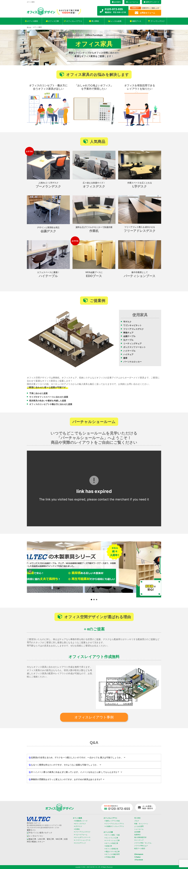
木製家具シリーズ (81, 821)
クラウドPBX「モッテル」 (143, 843)
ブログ (136, 821)
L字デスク (78, 826)
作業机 (77, 829)
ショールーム (133, 2)
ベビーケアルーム (81, 835)
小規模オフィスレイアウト (115, 826)
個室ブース (136, 21)
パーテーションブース (82, 840)
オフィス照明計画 (112, 849)
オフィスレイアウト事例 (94, 717)
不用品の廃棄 (110, 857)
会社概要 (137, 832)
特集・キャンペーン (141, 824)
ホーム (29, 27)
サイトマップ (138, 840)
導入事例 (95, 21)
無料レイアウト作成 (113, 821)
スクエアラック (80, 843)
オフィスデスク (80, 824)
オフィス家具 (32, 21)
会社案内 (117, 2)
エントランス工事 (112, 838)
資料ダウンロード (152, 2)
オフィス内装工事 (112, 843)
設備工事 (109, 846)
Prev (30, 571)
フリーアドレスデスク (82, 832)
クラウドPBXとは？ (141, 846)
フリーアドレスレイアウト (115, 824)
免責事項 (137, 835)
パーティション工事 (113, 840)
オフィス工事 (53, 21)
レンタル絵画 (115, 21)
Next (158, 571)
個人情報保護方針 (140, 837)
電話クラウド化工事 (113, 851)
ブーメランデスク (157, 21)
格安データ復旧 (139, 848)
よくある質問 (138, 826)
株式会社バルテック (34, 823)
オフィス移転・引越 (113, 835)
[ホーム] (41, 14)
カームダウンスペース (82, 837)
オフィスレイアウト (74, 21)
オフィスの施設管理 (113, 854)
